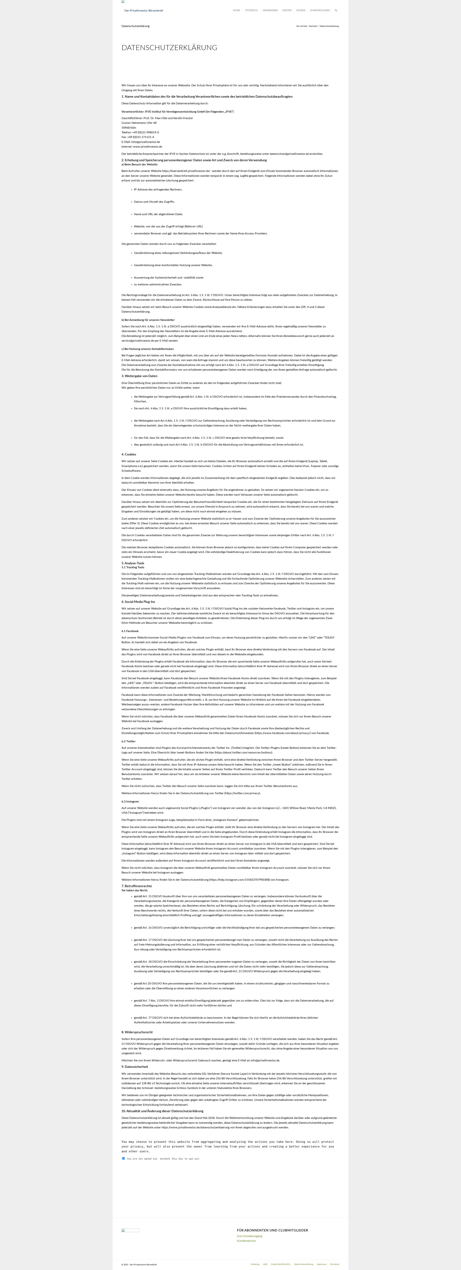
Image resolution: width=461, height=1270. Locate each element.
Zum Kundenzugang (249, 1236)
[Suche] (335, 10)
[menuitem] (236, 10)
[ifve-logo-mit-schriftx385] (142, 10)
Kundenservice (246, 1240)
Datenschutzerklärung (135, 26)
